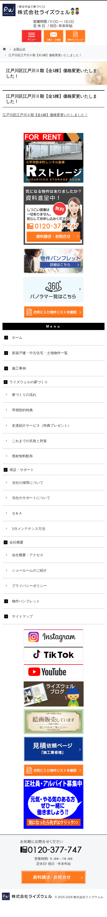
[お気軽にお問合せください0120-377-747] (53, 25)
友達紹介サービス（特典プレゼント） (41, 425)
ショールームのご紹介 (29, 570)
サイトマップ (22, 616)
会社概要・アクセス (27, 555)
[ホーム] (4, 49)
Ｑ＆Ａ (17, 513)
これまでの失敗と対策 (29, 441)
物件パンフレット (26, 601)
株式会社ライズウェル (88, 897)
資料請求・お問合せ (53, 36)
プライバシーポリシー (29, 586)
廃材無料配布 (22, 456)
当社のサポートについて (31, 498)
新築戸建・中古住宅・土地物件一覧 (40, 353)
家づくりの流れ (24, 395)
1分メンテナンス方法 (28, 529)
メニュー (32, 36)
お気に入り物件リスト (75, 36)
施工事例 (19, 368)
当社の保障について (27, 483)
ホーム (17, 337)
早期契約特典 (22, 410)
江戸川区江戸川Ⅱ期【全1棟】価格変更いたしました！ (45, 115)
